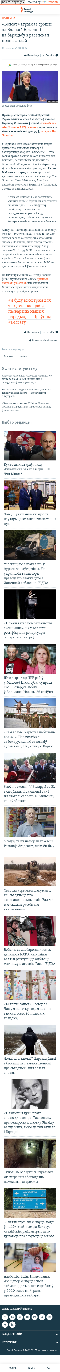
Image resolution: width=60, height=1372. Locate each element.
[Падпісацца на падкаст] (35, 1317)
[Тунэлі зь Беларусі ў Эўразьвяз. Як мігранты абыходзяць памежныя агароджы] (30, 1153)
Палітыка (8, 18)
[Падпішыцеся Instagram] (49, 1317)
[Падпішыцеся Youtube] (27, 1317)
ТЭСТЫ (31, 1368)
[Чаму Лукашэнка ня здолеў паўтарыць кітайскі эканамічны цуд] (30, 495)
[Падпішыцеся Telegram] (5, 1324)
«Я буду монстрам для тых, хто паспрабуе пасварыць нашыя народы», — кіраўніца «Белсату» (29, 311)
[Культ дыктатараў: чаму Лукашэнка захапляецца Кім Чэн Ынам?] (30, 445)
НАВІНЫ (12, 1368)
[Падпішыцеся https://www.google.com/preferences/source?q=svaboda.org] (5, 1317)
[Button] (31, 55)
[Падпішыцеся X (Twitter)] (20, 1317)
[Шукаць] (48, 1368)
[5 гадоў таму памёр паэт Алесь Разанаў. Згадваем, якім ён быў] (30, 822)
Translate (53, 2)
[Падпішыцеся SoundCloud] (42, 1317)
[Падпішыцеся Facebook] (12, 1317)
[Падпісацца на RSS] (12, 1324)
